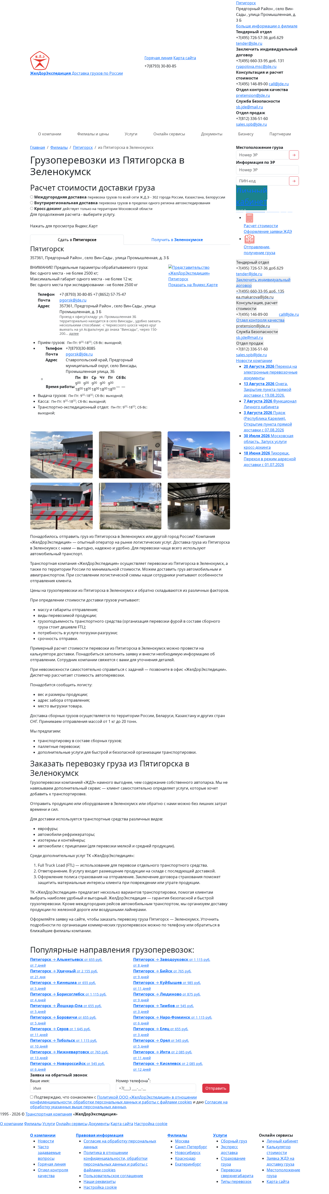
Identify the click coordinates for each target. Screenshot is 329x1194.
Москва (182, 1141)
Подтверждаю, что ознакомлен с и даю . (129, 1102)
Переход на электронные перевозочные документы (270, 372)
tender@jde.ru (249, 43)
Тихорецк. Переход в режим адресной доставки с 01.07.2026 (270, 458)
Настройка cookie (150, 1123)
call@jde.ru (279, 83)
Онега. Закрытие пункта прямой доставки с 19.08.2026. (267, 389)
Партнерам (280, 134)
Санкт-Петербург (191, 1146)
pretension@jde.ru (253, 95)
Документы (211, 134)
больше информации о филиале (266, 26)
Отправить (215, 1088)
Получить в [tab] (177, 239)
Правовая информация (99, 1135)
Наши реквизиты (100, 1181)
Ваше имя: (40, 1080)
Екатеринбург (188, 1164)
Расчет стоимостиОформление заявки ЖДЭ (268, 228)
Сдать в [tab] (77, 239)
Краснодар (185, 1158)
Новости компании (254, 360)
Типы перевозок (236, 1181)
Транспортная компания (49, 1114)
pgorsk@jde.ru (72, 300)
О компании (49, 134)
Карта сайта (184, 57)
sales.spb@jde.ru (251, 124)
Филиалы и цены (93, 134)
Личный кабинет (282, 1141)
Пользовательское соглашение (113, 1175)
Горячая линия (158, 57)
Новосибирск (187, 1152)
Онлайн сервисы (169, 134)
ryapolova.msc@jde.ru (256, 66)
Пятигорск (246, 3)
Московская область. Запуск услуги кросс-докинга (268, 441)
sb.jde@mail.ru (249, 107)
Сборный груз (234, 1141)
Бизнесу (245, 134)
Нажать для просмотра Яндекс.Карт (64, 226)
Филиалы (32, 1123)
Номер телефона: (133, 1080)
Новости (46, 1141)
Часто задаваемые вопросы (49, 1152)
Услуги (131, 134)
